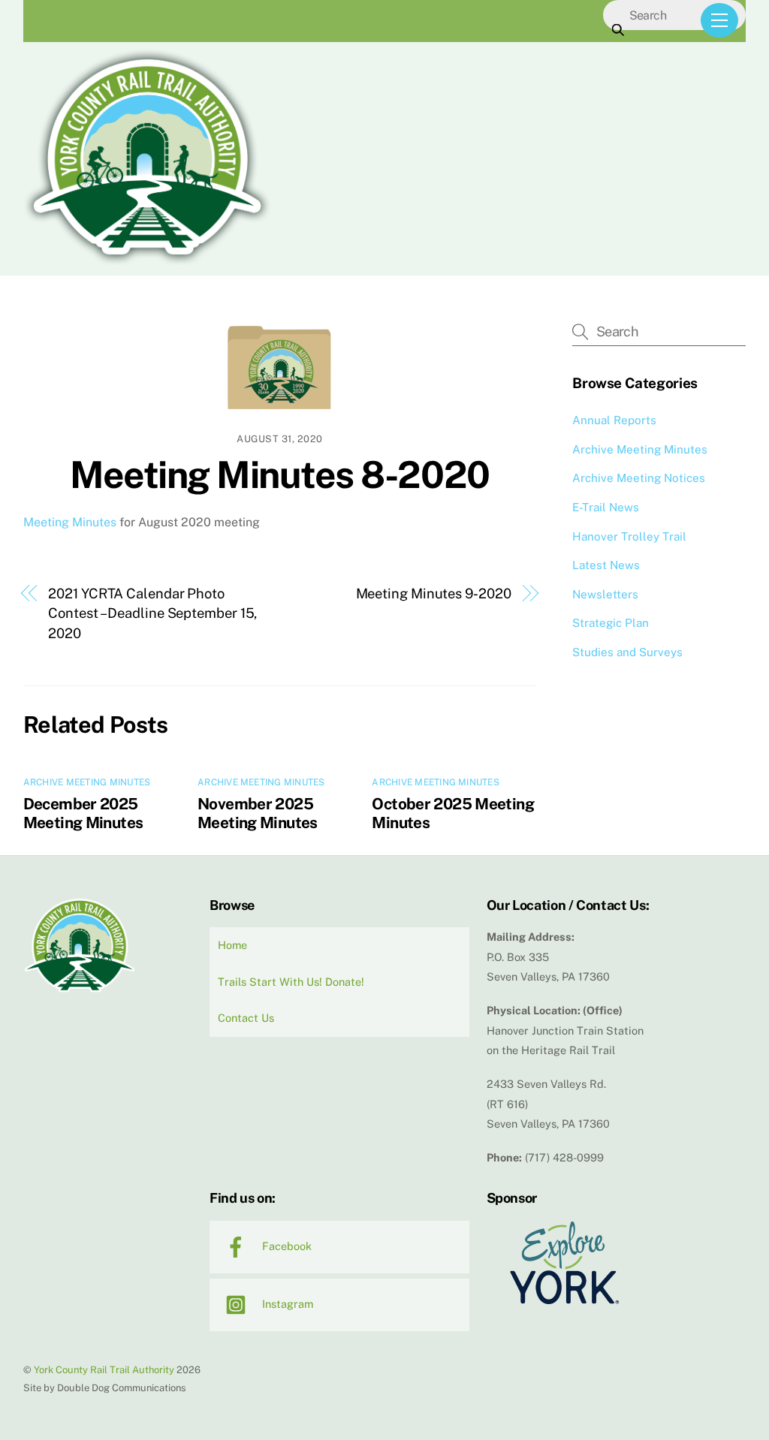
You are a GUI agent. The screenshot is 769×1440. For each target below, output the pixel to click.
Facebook (285, 1246)
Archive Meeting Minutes (87, 782)
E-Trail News (605, 507)
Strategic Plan (610, 622)
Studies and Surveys (627, 652)
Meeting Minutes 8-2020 (279, 474)
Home (232, 944)
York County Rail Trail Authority (104, 1369)
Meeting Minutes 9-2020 (433, 593)
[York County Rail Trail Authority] (147, 261)
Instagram (286, 1303)
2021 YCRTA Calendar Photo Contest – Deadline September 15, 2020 (152, 613)
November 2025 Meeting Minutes (258, 813)
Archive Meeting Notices (638, 477)
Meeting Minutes (69, 522)
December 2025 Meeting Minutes (83, 813)
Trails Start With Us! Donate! (291, 981)
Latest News (606, 565)
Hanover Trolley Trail (629, 536)
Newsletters (605, 594)
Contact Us (246, 1017)
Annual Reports (614, 420)
